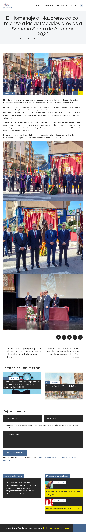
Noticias (37, 39)
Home (16, 39)
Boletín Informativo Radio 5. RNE (63, 509)
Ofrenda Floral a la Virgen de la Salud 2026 (62, 387)
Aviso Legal (64, 528)
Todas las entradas (26, 39)
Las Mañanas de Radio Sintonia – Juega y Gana (63, 493)
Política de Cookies (51, 528)
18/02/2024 (9, 93)
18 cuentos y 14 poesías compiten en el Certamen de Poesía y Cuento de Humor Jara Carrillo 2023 (22, 384)
